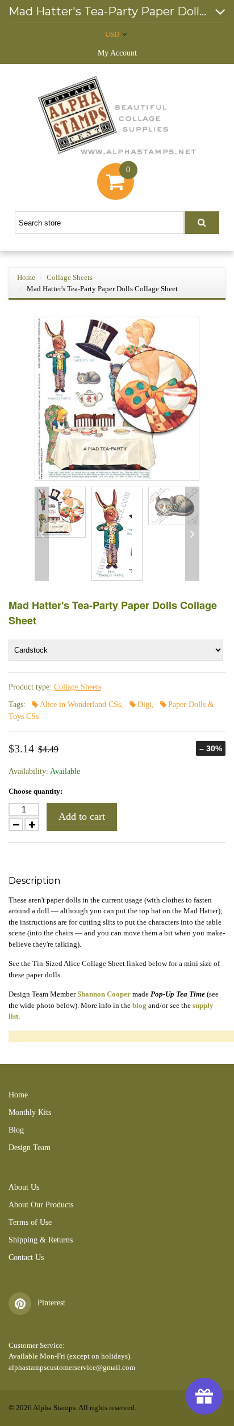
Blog (16, 1130)
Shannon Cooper (104, 994)
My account (117, 53)
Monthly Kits (30, 1112)
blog (139, 1005)
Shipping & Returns (41, 1240)
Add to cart (81, 816)
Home (26, 277)
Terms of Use (30, 1222)
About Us (24, 1187)
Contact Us (26, 1257)
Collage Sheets (70, 277)
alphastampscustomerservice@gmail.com (72, 1367)
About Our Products (41, 1205)
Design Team (30, 1147)
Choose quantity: (35, 791)
